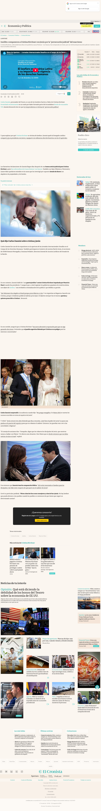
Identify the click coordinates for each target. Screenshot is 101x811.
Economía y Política (14, 35)
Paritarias (86, 761)
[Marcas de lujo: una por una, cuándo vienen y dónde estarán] (33, 645)
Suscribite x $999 (86, 26)
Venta (93, 51)
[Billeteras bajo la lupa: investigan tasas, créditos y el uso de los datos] (63, 661)
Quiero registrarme (42, 520)
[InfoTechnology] (66, 776)
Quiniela (56, 761)
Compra (97, 51)
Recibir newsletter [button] (89, 149)
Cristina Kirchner (25, 35)
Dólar (3, 761)
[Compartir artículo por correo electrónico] (15, 97)
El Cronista (4, 35)
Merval (48, 761)
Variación (87, 51)
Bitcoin (32, 761)
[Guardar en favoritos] (68, 93)
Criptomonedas (22, 761)
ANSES (50, 766)
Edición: (95, 21)
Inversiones (96, 761)
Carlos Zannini (5, 102)
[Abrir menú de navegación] (2, 26)
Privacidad (50, 791)
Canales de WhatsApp (26, 780)
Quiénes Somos (53, 780)
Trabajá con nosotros (86, 780)
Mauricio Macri (42, 536)
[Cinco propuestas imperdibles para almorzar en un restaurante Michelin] (89, 670)
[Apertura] (35, 776)
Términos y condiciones (50, 788)
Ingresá (97, 26)
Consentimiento (50, 794)
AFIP (78, 761)
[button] (97, 687)
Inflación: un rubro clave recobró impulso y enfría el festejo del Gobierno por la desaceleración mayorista (90, 85)
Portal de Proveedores (68, 780)
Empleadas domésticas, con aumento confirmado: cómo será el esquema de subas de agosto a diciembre (90, 106)
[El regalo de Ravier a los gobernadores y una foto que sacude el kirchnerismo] (48, 552)
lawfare (12, 287)
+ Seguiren (61, 94)
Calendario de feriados (67, 761)
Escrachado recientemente (9, 104)
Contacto (12, 780)
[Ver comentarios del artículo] (19, 97)
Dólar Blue (12, 761)
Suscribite (40, 780)
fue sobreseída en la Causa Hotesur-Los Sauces (26, 169)
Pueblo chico (83, 135)
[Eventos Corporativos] (43, 776)
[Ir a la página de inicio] (5, 26)
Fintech (40, 761)
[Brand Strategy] (51, 776)
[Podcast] (58, 776)
